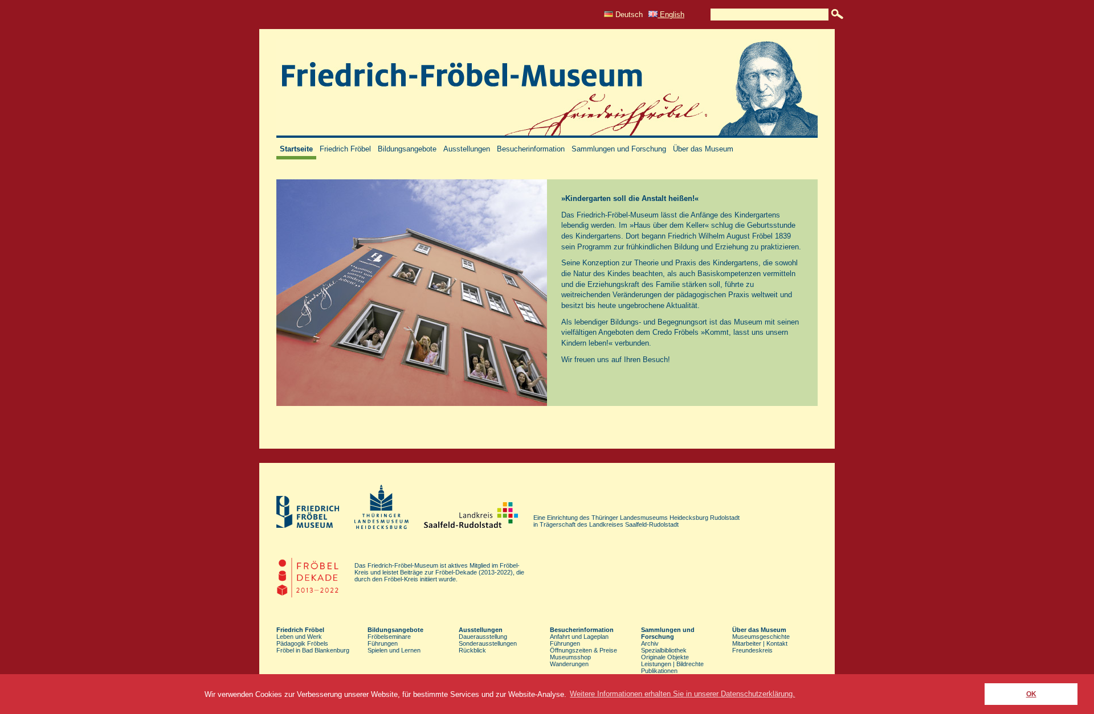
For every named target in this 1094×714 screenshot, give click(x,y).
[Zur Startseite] (547, 135)
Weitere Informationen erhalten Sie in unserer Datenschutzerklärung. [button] (682, 694)
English (671, 14)
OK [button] (1031, 694)
